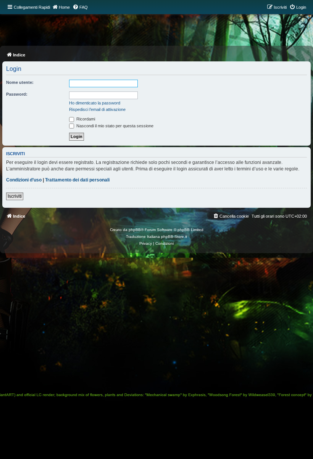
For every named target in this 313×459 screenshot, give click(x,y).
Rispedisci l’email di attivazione (97, 109)
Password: (16, 94)
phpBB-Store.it (174, 236)
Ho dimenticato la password (94, 103)
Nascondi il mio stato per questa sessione (114, 126)
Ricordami (85, 119)
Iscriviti (15, 196)
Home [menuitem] (64, 7)
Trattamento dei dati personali (77, 180)
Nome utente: (20, 82)
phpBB (135, 230)
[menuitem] (80, 7)
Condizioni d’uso (24, 180)
